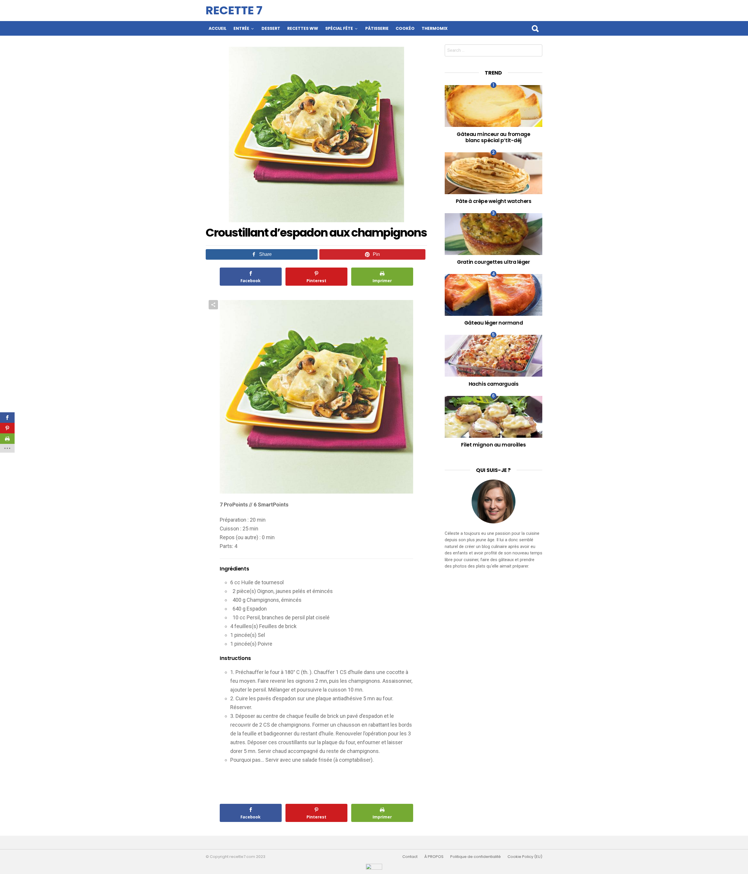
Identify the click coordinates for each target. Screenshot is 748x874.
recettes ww (302, 28)
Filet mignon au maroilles (493, 444)
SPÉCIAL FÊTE (339, 28)
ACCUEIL (217, 28)
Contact (410, 856)
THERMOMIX (435, 28)
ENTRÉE (241, 28)
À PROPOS (434, 856)
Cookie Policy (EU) (525, 856)
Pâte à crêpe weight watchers (493, 201)
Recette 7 (234, 10)
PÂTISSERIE (377, 28)
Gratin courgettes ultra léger (493, 262)
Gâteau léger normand (493, 322)
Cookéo (405, 28)
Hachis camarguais (494, 383)
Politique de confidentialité (475, 856)
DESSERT (271, 28)
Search (535, 28)
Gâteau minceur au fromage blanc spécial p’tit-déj (493, 137)
